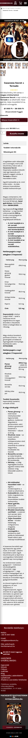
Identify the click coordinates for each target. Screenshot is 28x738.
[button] (25, 3)
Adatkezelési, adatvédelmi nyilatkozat (12, 676)
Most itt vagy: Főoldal (8, 8)
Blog (3, 673)
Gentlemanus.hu (8, 646)
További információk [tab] (12, 148)
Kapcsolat (5, 665)
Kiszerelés (4, 115)
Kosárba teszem (17, 133)
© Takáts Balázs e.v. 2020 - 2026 (14, 733)
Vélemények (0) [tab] (9, 152)
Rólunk (4, 667)
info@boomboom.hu (9, 640)
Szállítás (4, 671)
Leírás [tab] (6, 143)
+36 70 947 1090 (8, 635)
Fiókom (4, 669)
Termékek (17, 8)
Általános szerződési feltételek (14, 680)
